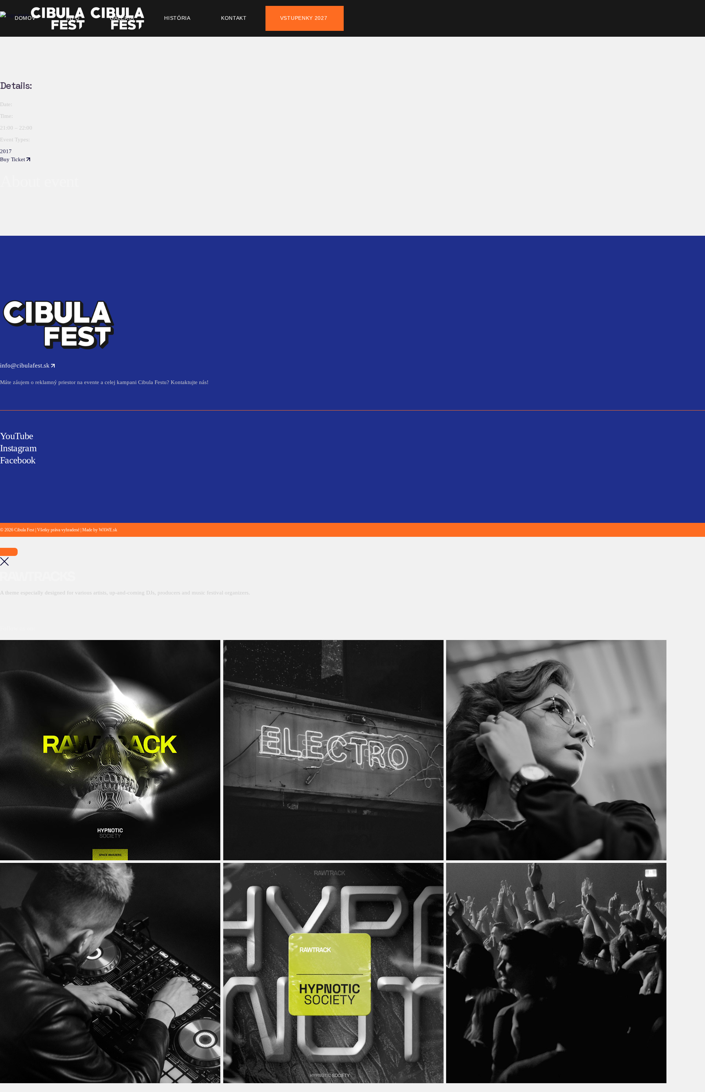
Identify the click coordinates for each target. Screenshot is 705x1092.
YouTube (16, 436)
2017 (6, 151)
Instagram (18, 448)
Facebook (18, 460)
